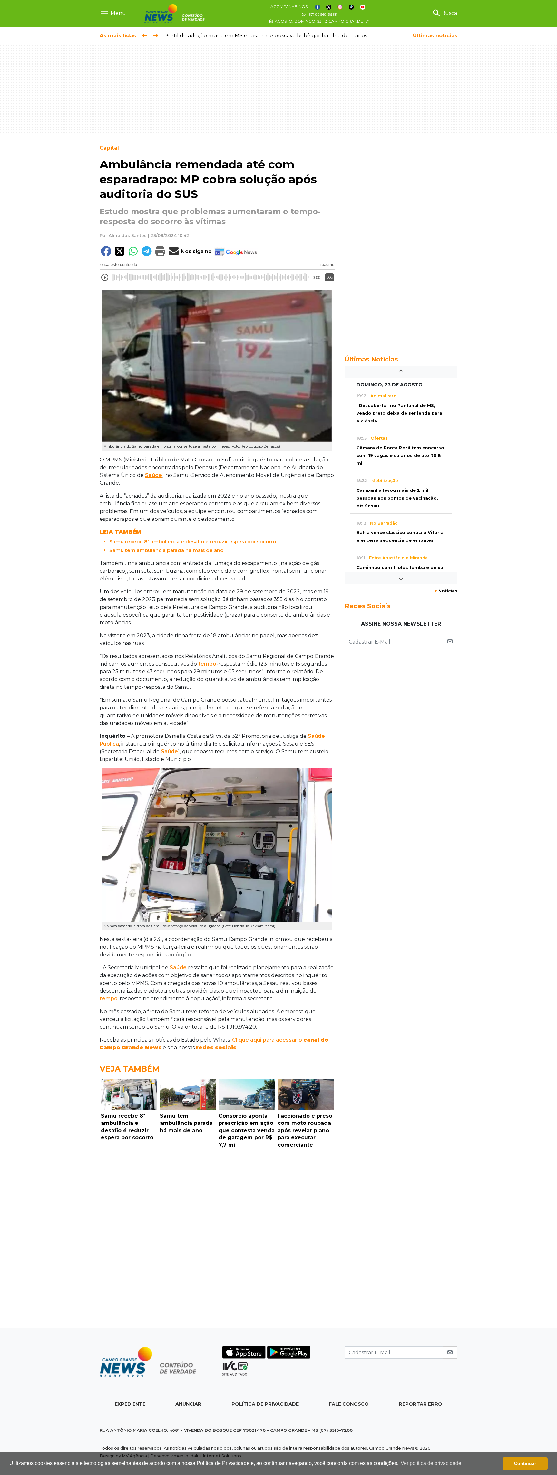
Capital (109, 148)
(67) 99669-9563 (321, 14)
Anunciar (188, 1404)
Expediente (130, 1404)
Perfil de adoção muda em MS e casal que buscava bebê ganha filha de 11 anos (265, 36)
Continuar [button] (525, 1463)
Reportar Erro (420, 1404)
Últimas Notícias (371, 359)
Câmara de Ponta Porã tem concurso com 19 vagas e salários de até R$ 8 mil (400, 455)
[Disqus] (217, 1239)
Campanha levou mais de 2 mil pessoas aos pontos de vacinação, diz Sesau (397, 498)
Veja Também (130, 1069)
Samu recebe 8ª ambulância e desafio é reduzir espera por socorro (192, 542)
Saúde (153, 475)
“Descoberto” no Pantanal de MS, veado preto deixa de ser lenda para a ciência (399, 413)
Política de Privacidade (265, 1404)
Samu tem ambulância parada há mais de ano (166, 550)
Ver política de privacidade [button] (431, 1463)
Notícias (446, 591)
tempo (207, 664)
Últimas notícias (435, 36)
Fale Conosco (349, 1404)
